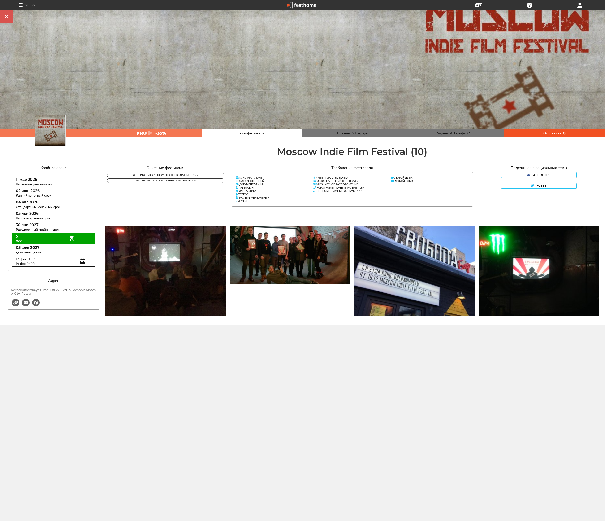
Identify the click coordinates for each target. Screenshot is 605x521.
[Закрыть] (6, 16)
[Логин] (579, 5)
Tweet (540, 185)
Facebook (540, 175)
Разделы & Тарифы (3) (453, 133)
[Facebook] (36, 302)
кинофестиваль (252, 133)
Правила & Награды (352, 133)
